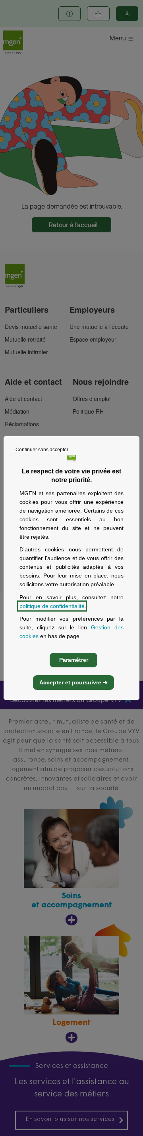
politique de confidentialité (52, 606)
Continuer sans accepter (41, 449)
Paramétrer (73, 660)
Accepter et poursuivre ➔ (73, 682)
